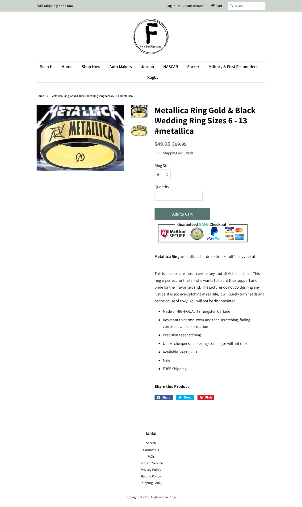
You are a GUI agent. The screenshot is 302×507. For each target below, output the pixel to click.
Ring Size (162, 165)
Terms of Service (151, 463)
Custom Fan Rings (163, 497)
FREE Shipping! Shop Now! (55, 6)
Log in (171, 6)
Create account (193, 6)
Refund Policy (151, 476)
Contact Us (151, 449)
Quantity (162, 186)
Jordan (147, 66)
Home (67, 66)
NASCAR (170, 66)
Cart (219, 6)
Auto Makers (120, 66)
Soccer (193, 66)
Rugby (153, 77)
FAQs (151, 456)
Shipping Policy (151, 483)
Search (46, 66)
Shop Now (91, 66)
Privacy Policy (151, 469)
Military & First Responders (233, 66)
